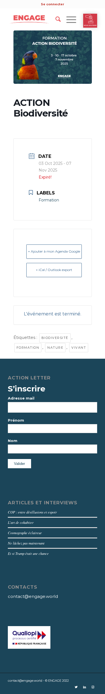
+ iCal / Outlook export (54, 270)
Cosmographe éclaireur (25, 532)
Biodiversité (54, 338)
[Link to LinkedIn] (84, 687)
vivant (78, 348)
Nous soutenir (90, 21)
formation (28, 348)
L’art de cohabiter (21, 522)
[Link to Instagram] (93, 687)
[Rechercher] (55, 19)
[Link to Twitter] (76, 687)
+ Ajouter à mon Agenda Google (54, 251)
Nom (12, 441)
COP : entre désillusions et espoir (32, 512)
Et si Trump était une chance (28, 553)
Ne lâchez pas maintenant (26, 543)
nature (55, 348)
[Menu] (68, 19)
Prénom (16, 420)
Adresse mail (22, 398)
